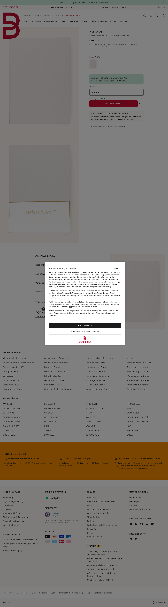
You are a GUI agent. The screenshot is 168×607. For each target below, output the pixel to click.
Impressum (53, 315)
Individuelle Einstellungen (84, 331)
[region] (85, 303)
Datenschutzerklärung (103, 313)
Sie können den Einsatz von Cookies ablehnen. (79, 307)
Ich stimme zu (85, 325)
